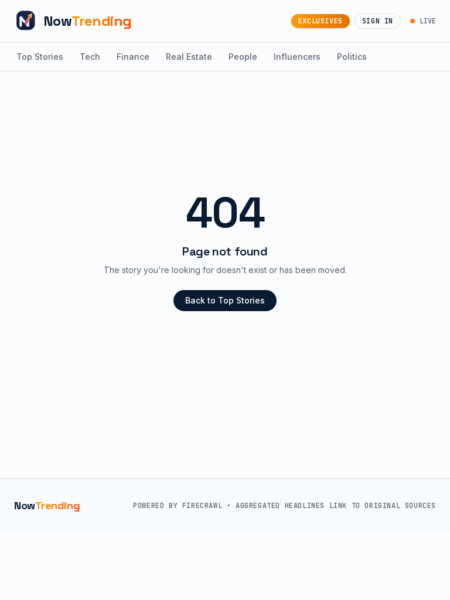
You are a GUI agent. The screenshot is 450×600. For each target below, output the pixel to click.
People (243, 57)
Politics (352, 57)
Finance (133, 57)
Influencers (297, 57)
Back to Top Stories (225, 300)
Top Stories (39, 57)
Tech (90, 57)
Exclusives (320, 21)
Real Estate (189, 57)
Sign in (377, 21)
